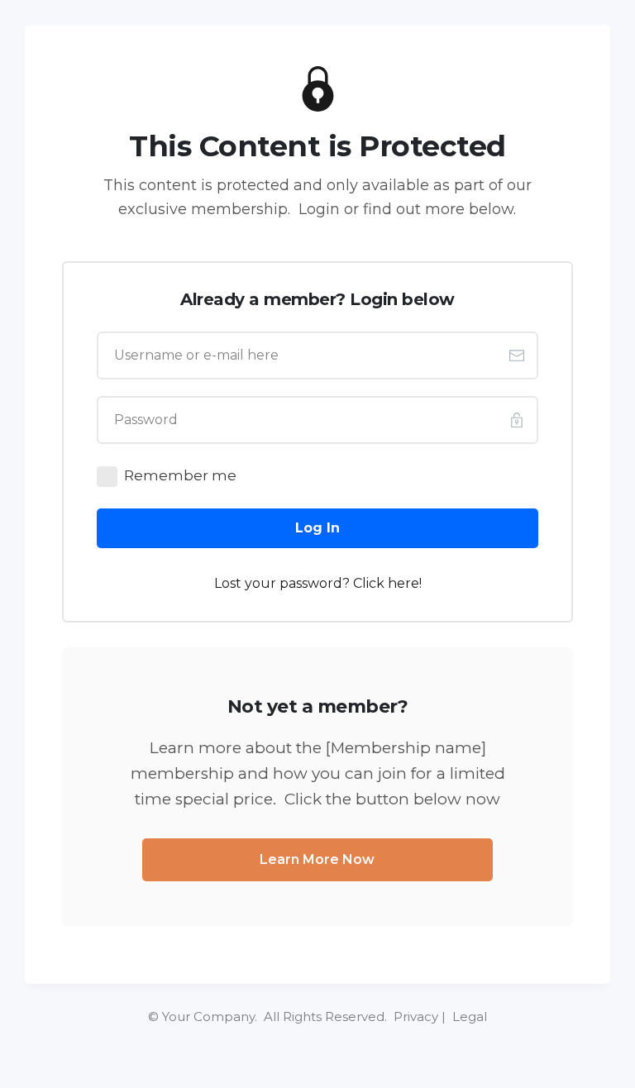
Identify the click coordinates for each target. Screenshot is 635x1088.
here (403, 583)
